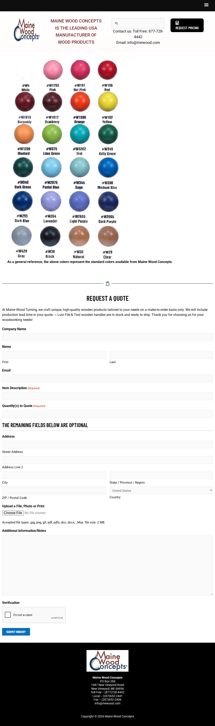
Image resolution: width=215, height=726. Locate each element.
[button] (206, 4)
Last (113, 362)
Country (115, 497)
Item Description (21, 388)
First (5, 362)
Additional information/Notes (24, 531)
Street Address (12, 452)
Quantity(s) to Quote (23, 406)
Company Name (14, 329)
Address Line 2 (12, 467)
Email (6, 370)
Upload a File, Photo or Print (23, 506)
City (5, 482)
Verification (11, 603)
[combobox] (138, 23)
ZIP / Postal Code (14, 498)
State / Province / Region (127, 482)
